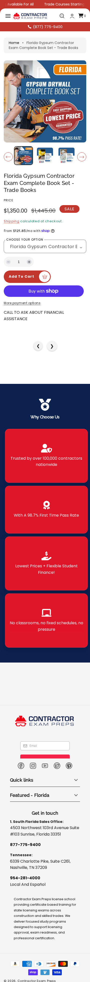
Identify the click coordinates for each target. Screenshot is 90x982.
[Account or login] (72, 16)
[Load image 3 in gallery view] (66, 155)
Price (8, 200)
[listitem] (46, 456)
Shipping (12, 221)
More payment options (22, 303)
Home (14, 42)
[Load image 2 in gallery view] (45, 155)
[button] (8, 16)
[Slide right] (81, 156)
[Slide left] (8, 156)
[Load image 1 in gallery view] (23, 155)
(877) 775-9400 (47, 26)
